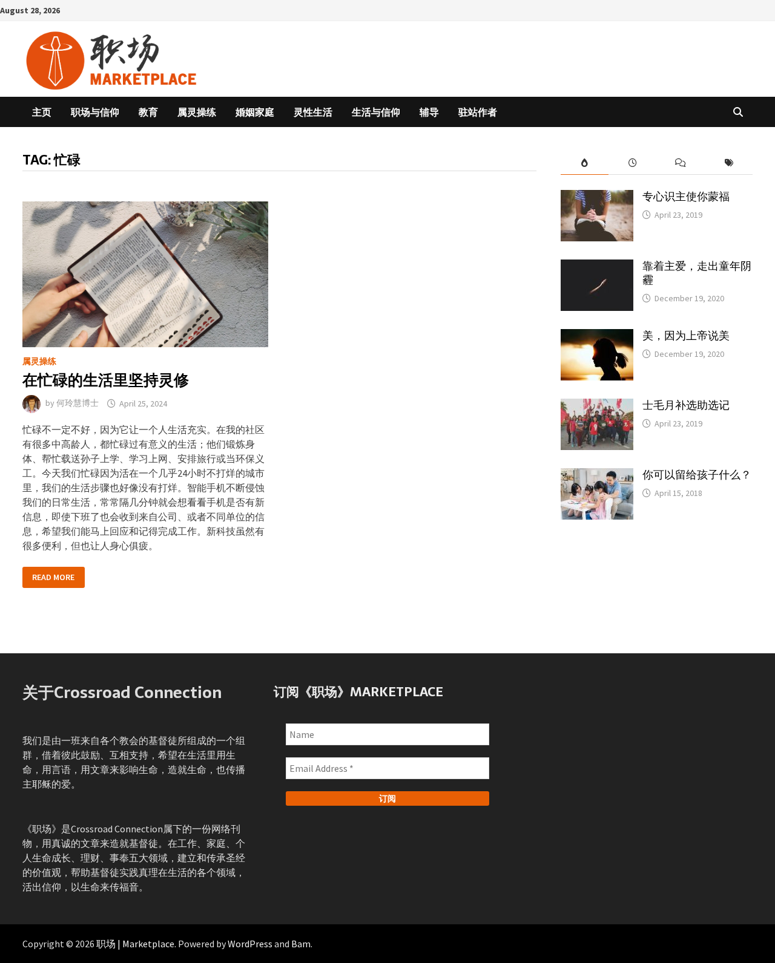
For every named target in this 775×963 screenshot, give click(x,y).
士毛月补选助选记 (686, 405)
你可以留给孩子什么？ (696, 474)
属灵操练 (196, 112)
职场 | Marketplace (135, 944)
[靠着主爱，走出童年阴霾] (597, 267)
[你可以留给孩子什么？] (597, 475)
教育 (148, 112)
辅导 (429, 112)
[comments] (680, 163)
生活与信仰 (376, 112)
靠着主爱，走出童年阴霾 (696, 273)
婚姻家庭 (255, 112)
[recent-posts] (632, 163)
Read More (52, 577)
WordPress (250, 944)
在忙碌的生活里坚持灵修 (105, 380)
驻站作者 (477, 112)
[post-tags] (729, 163)
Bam (301, 944)
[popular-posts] (584, 163)
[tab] (584, 163)
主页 (41, 112)
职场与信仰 (95, 112)
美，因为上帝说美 (686, 335)
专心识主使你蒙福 (686, 196)
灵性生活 (313, 112)
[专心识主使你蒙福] (597, 197)
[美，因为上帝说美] (597, 336)
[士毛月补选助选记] (597, 406)
